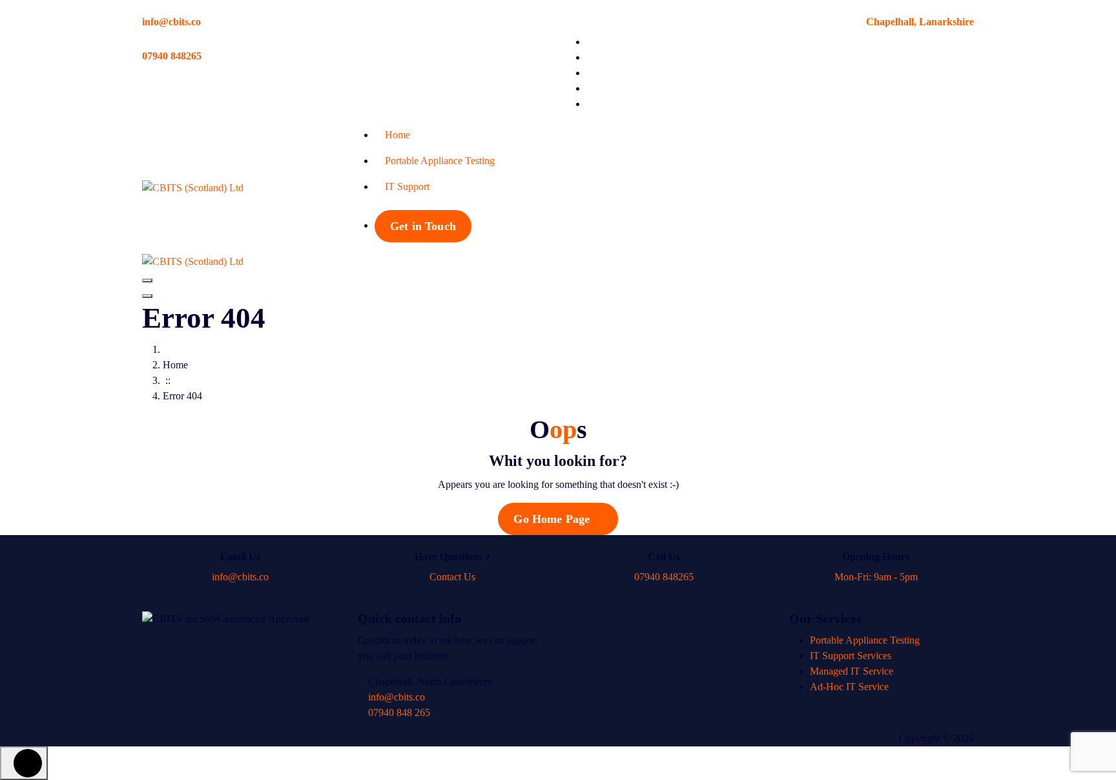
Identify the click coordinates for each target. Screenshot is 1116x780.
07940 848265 (172, 55)
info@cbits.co (171, 21)
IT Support (407, 186)
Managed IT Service (851, 671)
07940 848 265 (398, 712)
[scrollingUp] (24, 763)
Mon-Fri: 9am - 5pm (876, 576)
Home (397, 134)
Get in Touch (423, 226)
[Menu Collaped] (147, 280)
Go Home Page (553, 518)
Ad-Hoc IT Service (849, 686)
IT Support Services (850, 655)
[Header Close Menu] (147, 296)
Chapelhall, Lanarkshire (920, 21)
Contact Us (452, 576)
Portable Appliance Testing (440, 160)
